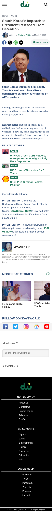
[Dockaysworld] (26, 4)
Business (23, 451)
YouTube (27, 487)
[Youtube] (46, 326)
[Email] (21, 42)
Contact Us (24, 407)
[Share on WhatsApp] (15, 42)
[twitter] (15, 326)
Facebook (27, 474)
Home (5, 16)
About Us (23, 403)
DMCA (22, 419)
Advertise (23, 415)
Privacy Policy (26, 411)
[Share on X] (10, 42)
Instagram (27, 483)
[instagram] (26, 326)
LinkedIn (26, 495)
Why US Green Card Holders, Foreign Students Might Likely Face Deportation (28, 158)
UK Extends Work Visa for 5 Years (27, 172)
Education (24, 455)
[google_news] (36, 326)
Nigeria (22, 434)
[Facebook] (4, 42)
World (14, 16)
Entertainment (26, 443)
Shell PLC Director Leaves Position (26, 183)
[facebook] (5, 326)
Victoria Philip (25, 35)
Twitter (25, 479)
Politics (22, 447)
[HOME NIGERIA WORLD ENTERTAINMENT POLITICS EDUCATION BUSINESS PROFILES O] (26, 4)
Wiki (21, 459)
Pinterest (26, 491)
